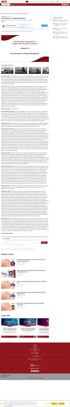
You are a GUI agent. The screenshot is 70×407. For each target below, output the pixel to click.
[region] (35, 403)
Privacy (35, 350)
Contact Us (35, 348)
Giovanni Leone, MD (21, 284)
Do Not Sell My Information (35, 349)
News (30, 1)
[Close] (68, 403)
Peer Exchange (6, 13)
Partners (43, 1)
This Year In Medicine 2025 (23, 4)
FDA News (16, 4)
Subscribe (43, 242)
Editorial (35, 347)
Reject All (54, 403)
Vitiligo (3, 249)
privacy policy (22, 244)
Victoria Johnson (20, 273)
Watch (33, 1)
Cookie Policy (10, 405)
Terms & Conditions (35, 352)
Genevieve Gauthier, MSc (22, 262)
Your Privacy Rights (35, 353)
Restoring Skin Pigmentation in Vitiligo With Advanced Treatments (23, 249)
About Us (35, 344)
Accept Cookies (61, 403)
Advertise (35, 346)
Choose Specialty (5, 4)
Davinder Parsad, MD (21, 306)
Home (2, 13)
